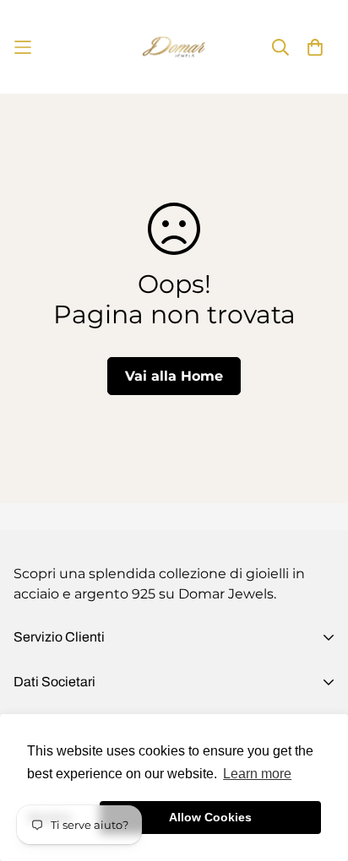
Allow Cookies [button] (210, 817)
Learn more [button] (257, 773)
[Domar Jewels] (174, 47)
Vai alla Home (174, 376)
